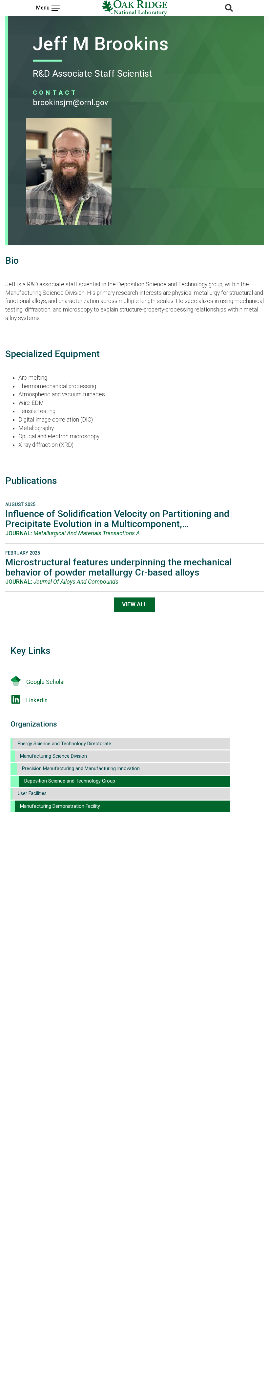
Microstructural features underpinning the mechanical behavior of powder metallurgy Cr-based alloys (118, 567)
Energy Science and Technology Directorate (64, 744)
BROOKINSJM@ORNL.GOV (70, 102)
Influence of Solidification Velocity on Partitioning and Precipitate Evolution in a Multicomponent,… (117, 518)
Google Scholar (45, 682)
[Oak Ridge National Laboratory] (134, 8)
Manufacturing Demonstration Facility (60, 806)
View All (134, 604)
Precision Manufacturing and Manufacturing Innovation (81, 768)
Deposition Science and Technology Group (69, 781)
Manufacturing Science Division (53, 756)
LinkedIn (37, 700)
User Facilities (32, 793)
